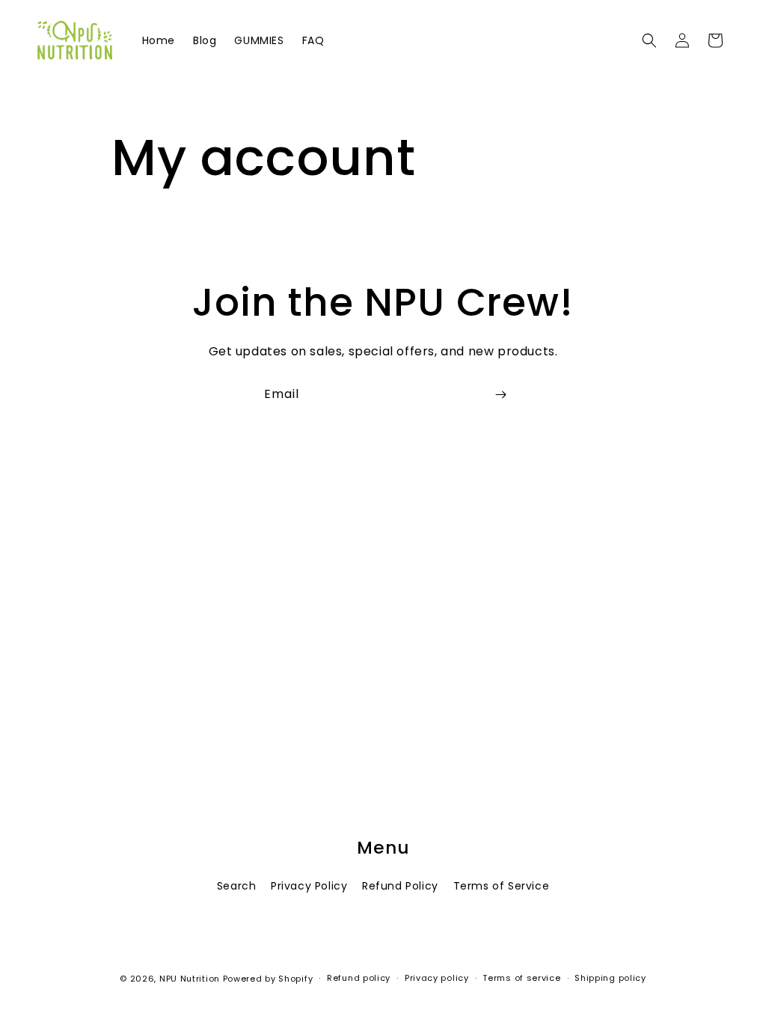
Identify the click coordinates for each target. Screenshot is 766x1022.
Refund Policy (400, 885)
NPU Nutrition (189, 979)
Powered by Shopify (268, 979)
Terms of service (521, 978)
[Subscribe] (500, 394)
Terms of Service (501, 885)
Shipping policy (610, 978)
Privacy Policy (309, 885)
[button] (649, 40)
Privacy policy (437, 978)
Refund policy (358, 978)
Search (237, 885)
